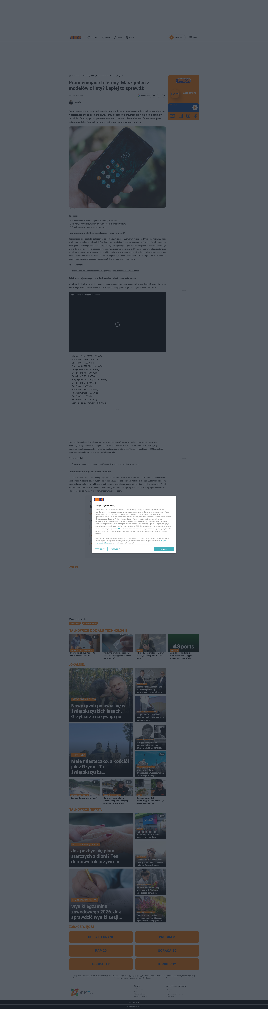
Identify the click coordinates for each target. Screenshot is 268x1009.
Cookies (108, 543)
